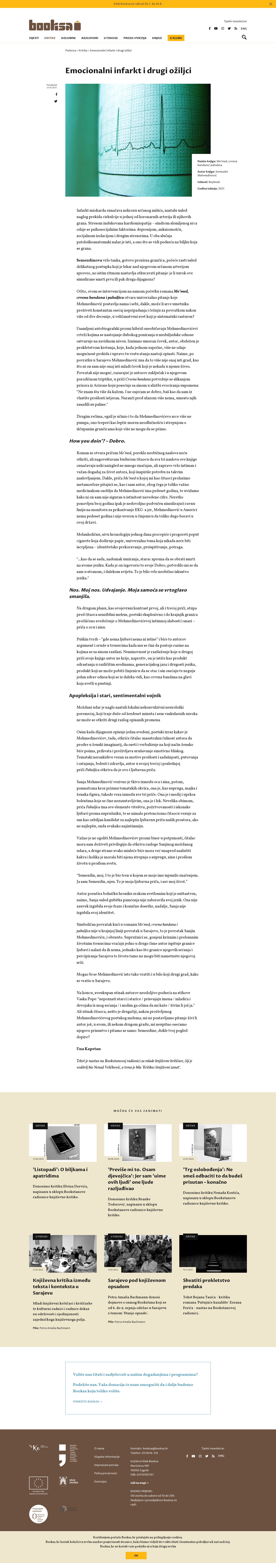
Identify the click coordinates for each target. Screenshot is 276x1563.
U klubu (176, 38)
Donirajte (100, 1481)
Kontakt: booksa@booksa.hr (149, 1448)
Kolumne (68, 38)
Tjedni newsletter (235, 21)
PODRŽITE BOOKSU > (87, 1401)
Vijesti (34, 38)
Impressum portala (106, 1465)
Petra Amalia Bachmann (55, 1328)
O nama (99, 1448)
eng (244, 28)
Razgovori (89, 38)
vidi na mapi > (139, 1483)
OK (136, 1555)
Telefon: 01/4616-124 (144, 1453)
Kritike (50, 38)
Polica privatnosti (105, 1473)
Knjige (157, 38)
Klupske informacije (107, 1457)
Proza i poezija (135, 38)
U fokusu (111, 38)
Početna (70, 50)
